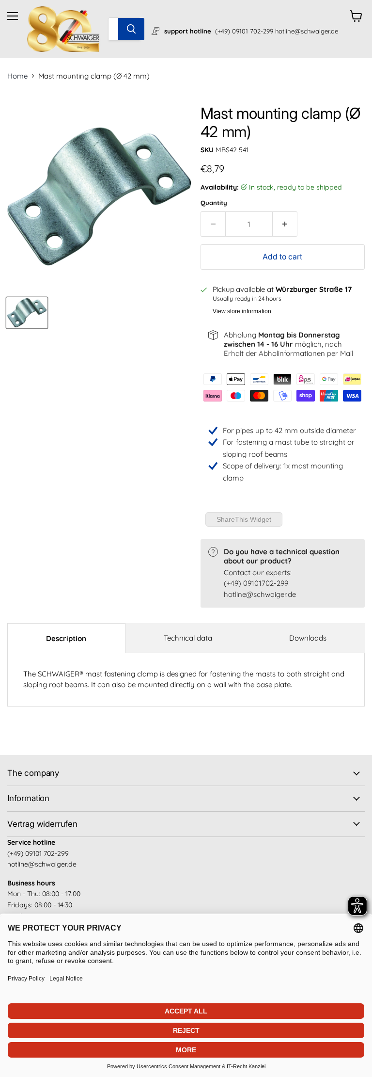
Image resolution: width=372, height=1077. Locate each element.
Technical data (188, 638)
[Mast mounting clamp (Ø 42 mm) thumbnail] (26, 312)
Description (66, 638)
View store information (242, 311)
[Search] (131, 29)
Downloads (307, 638)
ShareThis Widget (244, 519)
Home (17, 76)
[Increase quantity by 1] (285, 224)
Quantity (214, 203)
